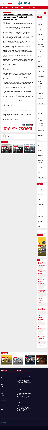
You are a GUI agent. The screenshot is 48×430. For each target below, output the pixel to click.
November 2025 (41, 41)
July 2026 (39, 22)
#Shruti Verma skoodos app (18, 23)
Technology (40, 221)
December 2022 (41, 128)
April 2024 (40, 88)
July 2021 (39, 170)
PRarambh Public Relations (40, 329)
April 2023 (39, 118)
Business (28, 7)
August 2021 (40, 167)
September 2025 (41, 46)
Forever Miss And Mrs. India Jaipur (41, 313)
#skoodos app (29, 23)
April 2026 (39, 29)
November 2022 (41, 130)
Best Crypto (40, 281)
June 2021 (39, 172)
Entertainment (40, 194)
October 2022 (40, 133)
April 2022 (39, 147)
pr (38, 326)
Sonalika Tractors (40, 334)
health (39, 315)
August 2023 (40, 108)
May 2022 (39, 145)
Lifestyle (39, 201)
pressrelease (40, 332)
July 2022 (39, 140)
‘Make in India (40, 345)
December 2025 (41, 39)
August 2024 (40, 78)
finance (44, 311)
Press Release (9, 12)
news (39, 209)
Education (4, 12)
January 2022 (40, 155)
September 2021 (41, 165)
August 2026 (40, 19)
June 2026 (40, 24)
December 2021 (40, 157)
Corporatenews (40, 296)
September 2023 (41, 105)
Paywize (43, 324)
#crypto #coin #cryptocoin (40, 263)
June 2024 (40, 83)
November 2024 (41, 71)
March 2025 (40, 61)
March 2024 (40, 91)
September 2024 (41, 76)
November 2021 (41, 160)
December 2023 (41, 98)
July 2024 (39, 81)
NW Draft (39, 211)
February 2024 (40, 93)
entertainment (40, 311)
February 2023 (40, 123)
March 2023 (40, 120)
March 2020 (40, 175)
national (39, 324)
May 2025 (39, 56)
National (39, 206)
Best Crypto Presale (41, 283)
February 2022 (40, 152)
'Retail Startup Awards (41, 265)
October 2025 (40, 44)
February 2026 (40, 34)
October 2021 (40, 162)
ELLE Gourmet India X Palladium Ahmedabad (41, 309)
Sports (6, 7)
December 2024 (41, 68)
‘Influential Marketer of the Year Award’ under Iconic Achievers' (41, 342)
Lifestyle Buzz (40, 204)
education (39, 306)
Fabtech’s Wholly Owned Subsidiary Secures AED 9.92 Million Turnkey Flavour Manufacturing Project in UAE (24, 377)
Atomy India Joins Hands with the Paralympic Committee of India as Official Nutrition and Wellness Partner (24, 381)
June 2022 (40, 142)
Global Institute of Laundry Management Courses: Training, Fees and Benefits (23, 413)
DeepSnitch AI (40, 300)
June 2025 (40, 54)
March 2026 (40, 31)
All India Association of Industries (41, 275)
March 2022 (40, 150)
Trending (2, 407)
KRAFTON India (40, 319)
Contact (22, 7)
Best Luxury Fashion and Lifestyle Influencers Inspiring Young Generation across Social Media (25, 128)
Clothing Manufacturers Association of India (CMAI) (41, 291)
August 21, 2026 (42, 250)
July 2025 (39, 51)
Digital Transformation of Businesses (42, 304)
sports (39, 336)
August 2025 (40, 49)
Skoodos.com (5, 110)
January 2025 (40, 66)
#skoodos (25, 23)
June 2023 (40, 113)
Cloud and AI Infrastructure (40, 294)
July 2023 (39, 110)
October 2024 (40, 73)
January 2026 (40, 36)
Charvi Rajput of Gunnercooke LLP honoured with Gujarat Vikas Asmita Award (23, 390)
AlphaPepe (39, 277)
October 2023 (40, 103)
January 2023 (40, 125)
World (16, 7)
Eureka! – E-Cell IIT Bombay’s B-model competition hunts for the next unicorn (10, 128)
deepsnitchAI (40, 302)
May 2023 (39, 115)
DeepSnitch (40, 298)
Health (11, 7)
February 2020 (40, 177)
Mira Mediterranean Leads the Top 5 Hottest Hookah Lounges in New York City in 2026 (24, 385)
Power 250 (40, 214)
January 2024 (40, 96)
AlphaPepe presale (41, 279)
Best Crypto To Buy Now (42, 285)
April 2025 (39, 59)
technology (43, 336)
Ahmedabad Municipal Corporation (41, 271)
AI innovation (40, 273)
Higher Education (40, 317)
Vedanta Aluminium (41, 338)
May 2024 (39, 86)
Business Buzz (40, 189)
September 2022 (41, 135)
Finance (39, 196)
